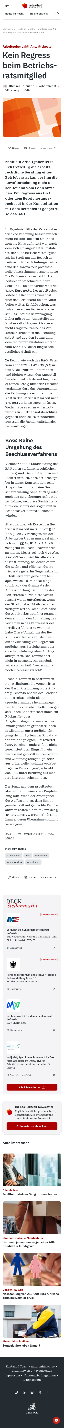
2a (26, 543)
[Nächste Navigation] (58, 13)
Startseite (8, 28)
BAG (27, 855)
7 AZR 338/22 (40, 365)
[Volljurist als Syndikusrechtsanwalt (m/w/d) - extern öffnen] (53, 947)
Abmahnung (33, 862)
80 (31, 543)
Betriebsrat (41, 855)
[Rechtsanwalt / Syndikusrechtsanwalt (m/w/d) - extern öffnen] (53, 1030)
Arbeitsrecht (13, 855)
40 (9, 402)
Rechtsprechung (45, 28)
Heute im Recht (25, 28)
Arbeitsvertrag (14, 862)
